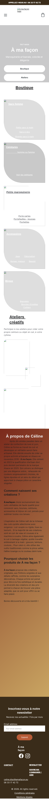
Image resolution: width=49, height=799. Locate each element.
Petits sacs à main (24, 127)
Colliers (27, 307)
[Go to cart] (43, 15)
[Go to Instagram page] (27, 756)
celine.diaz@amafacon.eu (16, 779)
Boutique (24, 68)
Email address (10, 724)
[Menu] (5, 15)
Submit (24, 737)
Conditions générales (24, 793)
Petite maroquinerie (18, 192)
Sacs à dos (24, 132)
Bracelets (24, 301)
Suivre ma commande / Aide (35, 772)
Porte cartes (24, 216)
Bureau (13, 261)
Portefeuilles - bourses (24, 219)
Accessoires (13, 234)
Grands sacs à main (24, 136)
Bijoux (9, 281)
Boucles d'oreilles (29, 304)
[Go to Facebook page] (21, 756)
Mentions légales (24, 797)
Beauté (32, 261)
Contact (8, 765)
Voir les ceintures (24, 174)
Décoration (29, 256)
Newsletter (35, 765)
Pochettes (24, 222)
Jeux (17, 256)
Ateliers (24, 77)
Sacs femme (15, 104)
